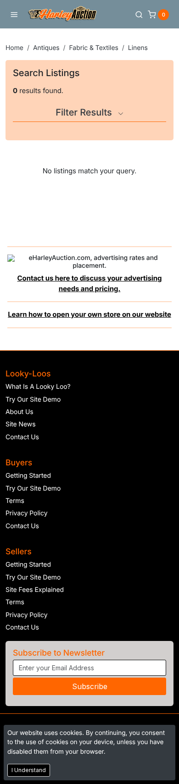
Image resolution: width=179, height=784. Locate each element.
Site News (21, 424)
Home (14, 48)
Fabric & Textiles (93, 48)
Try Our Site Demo (33, 399)
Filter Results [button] (85, 112)
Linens (138, 48)
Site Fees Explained (35, 590)
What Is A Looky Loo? (38, 387)
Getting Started (28, 476)
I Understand (28, 770)
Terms (15, 501)
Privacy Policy (26, 513)
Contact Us (22, 437)
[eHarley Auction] (62, 14)
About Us (20, 412)
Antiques (46, 48)
